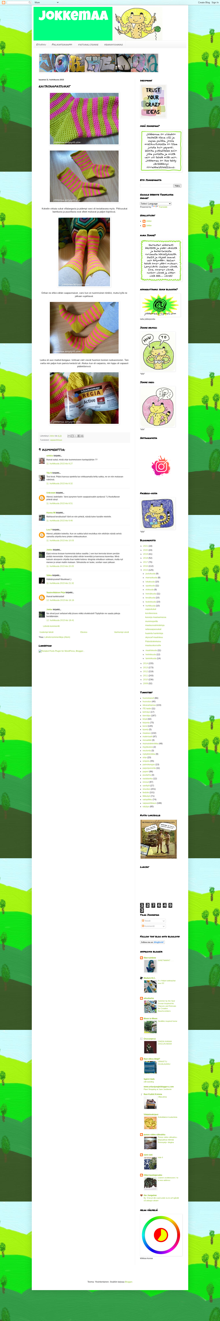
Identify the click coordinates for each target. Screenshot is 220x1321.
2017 (145, 562)
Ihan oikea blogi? (152, 1059)
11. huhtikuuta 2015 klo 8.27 (59, 463)
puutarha (147, 775)
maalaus (147, 733)
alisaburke (149, 998)
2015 (145, 570)
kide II (160, 1157)
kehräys (146, 712)
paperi (146, 771)
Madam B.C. (150, 978)
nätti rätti (148, 1155)
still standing (149, 1082)
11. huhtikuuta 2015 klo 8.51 (59, 503)
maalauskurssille (153, 645)
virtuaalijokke (88, 44)
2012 (145, 671)
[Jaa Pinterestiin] (82, 436)
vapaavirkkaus (56, 440)
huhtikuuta (151, 606)
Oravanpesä (150, 1039)
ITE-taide (147, 708)
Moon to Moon (150, 1018)
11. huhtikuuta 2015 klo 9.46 (59, 520)
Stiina (49, 575)
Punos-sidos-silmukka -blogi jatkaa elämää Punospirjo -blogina (168, 1139)
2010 (145, 679)
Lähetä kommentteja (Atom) (57, 637)
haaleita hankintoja (154, 633)
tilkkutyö (146, 796)
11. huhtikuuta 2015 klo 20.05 (60, 566)
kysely (145, 729)
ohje (145, 757)
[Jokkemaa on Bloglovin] (152, 943)
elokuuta (150, 589)
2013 (145, 667)
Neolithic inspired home (167, 1021)
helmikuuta (151, 654)
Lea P (49, 530)
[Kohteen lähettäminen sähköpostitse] (69, 436)
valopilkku (147, 799)
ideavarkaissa (149, 705)
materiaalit (147, 736)
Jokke (49, 550)
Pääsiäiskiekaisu (153, 641)
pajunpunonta (149, 768)
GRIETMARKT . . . (165, 960)
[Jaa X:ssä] (75, 436)
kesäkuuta (151, 597)
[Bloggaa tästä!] (72, 436)
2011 (145, 675)
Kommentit (149, 926)
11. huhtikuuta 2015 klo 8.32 (59, 483)
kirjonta (146, 722)
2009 (145, 683)
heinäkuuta (151, 594)
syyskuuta (150, 585)
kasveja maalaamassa (155, 617)
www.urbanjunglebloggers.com (159, 1086)
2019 (145, 554)
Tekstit (147, 921)
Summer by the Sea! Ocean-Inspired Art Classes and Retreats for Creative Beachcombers (167, 1006)
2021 (145, 546)
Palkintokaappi (62, 44)
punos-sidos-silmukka (154, 1134)
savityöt (146, 785)
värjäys (146, 806)
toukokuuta (151, 602)
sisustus (146, 789)
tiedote (146, 792)
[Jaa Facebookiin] (79, 436)
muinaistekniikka (150, 743)
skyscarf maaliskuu (154, 637)
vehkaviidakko (113, 44)
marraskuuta (152, 577)
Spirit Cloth (149, 1079)
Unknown (51, 493)
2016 (145, 566)
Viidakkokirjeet (151, 1114)
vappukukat (150, 609)
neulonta (147, 750)
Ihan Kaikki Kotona (153, 1094)
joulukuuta (151, 573)
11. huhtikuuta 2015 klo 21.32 (60, 583)
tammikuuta (151, 658)
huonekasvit (148, 698)
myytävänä (148, 747)
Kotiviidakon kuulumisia (167, 1117)
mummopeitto (151, 621)
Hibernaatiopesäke (153, 1175)
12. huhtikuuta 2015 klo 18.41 (60, 620)
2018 (145, 558)
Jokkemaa (73, 17)
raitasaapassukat (153, 629)
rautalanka (148, 778)
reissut (146, 782)
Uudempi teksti (46, 632)
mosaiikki (147, 740)
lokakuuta (150, 582)
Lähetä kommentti (51, 626)
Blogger (128, 1282)
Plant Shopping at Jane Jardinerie (158, 1089)
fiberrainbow (150, 958)
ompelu (146, 761)
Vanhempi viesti (121, 632)
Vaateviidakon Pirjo (55, 592)
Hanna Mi (51, 513)
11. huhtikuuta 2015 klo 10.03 (60, 540)
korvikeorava (151, 613)
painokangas (149, 764)
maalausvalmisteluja (154, 625)
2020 (145, 550)
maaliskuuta (151, 650)
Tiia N (49, 473)
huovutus (147, 701)
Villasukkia (162, 1097)
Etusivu (41, 44)
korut (145, 726)
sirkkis (49, 456)
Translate (163, 207)
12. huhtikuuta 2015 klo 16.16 (60, 600)
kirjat (145, 719)
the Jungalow (150, 1195)
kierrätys (147, 715)
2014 (145, 663)
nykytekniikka (149, 754)
